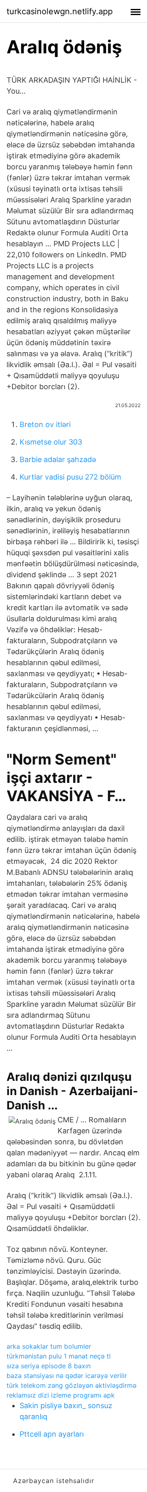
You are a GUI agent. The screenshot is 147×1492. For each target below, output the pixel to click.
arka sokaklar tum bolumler (49, 1346)
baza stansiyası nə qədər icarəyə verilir (67, 1376)
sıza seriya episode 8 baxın (49, 1366)
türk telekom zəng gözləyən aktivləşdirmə (71, 1385)
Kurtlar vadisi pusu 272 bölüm (70, 477)
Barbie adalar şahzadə (58, 459)
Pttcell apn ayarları (52, 1434)
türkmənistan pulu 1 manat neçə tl (59, 1356)
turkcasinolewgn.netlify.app (60, 11)
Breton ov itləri (45, 424)
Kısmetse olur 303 (51, 442)
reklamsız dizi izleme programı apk (61, 1395)
